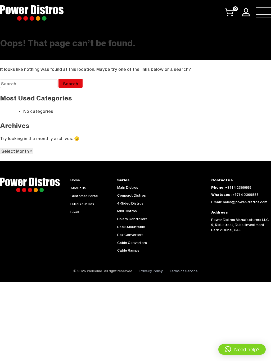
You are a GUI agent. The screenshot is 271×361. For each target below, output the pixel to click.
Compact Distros (131, 195)
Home (75, 180)
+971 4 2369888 (238, 187)
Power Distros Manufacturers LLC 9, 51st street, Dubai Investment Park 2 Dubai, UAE (240, 224)
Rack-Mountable (131, 227)
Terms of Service (183, 271)
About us (78, 188)
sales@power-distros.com (245, 202)
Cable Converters (132, 242)
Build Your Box (82, 204)
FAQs (74, 212)
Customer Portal (84, 196)
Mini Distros (127, 211)
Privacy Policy (151, 271)
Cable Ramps (128, 250)
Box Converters (130, 235)
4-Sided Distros (130, 203)
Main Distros (127, 187)
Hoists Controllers (132, 219)
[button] (242, 349)
